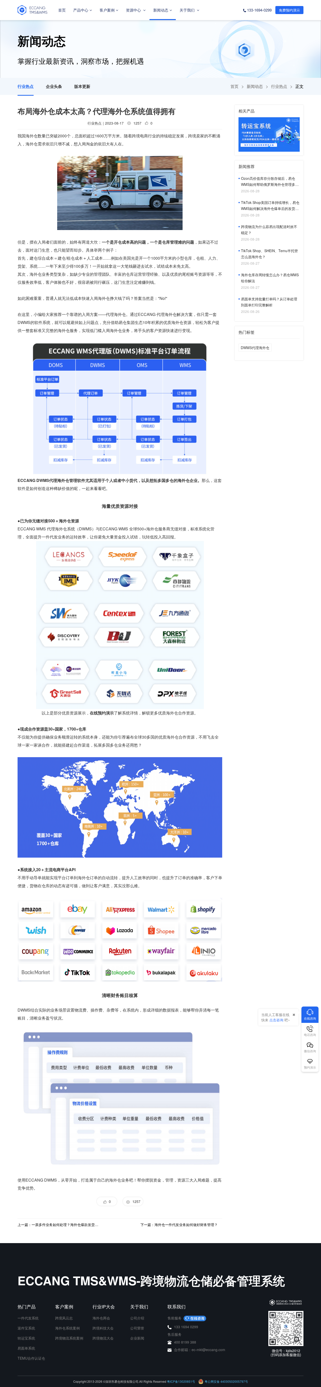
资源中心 (134, 10)
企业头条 (54, 86)
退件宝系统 (26, 1327)
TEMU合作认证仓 (31, 1358)
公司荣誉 (137, 1327)
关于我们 (188, 10)
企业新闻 (137, 1338)
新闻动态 (160, 10)
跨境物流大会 (103, 1338)
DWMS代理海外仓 (255, 347)
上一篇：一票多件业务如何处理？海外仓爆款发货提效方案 (59, 1224)
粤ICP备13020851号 (181, 1381)
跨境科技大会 (103, 1327)
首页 (62, 10)
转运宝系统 (26, 1338)
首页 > (238, 86)
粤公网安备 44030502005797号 (226, 1381)
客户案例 (107, 10)
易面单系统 (26, 1348)
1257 (135, 1201)
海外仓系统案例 (67, 1327)
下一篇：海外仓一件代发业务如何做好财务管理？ (179, 1224)
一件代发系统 (28, 1317)
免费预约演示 (289, 10)
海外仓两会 (101, 1317)
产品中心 (80, 10)
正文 (299, 86)
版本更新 (82, 86)
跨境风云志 (64, 1317)
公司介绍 (137, 1317)
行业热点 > (283, 86)
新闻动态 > (259, 86)
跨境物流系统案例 (69, 1338)
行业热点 (26, 86)
